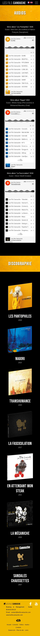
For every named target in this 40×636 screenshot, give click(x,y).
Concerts (15, 624)
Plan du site (20, 630)
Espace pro (11, 630)
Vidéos (21, 624)
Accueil (9, 624)
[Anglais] (31, 2)
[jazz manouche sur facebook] (30, 603)
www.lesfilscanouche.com (14, 615)
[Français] (28, 2)
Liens (26, 630)
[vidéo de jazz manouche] (36, 603)
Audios (27, 624)
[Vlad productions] (18, 622)
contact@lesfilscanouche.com (21, 612)
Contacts (18, 627)
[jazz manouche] (14, 3)
